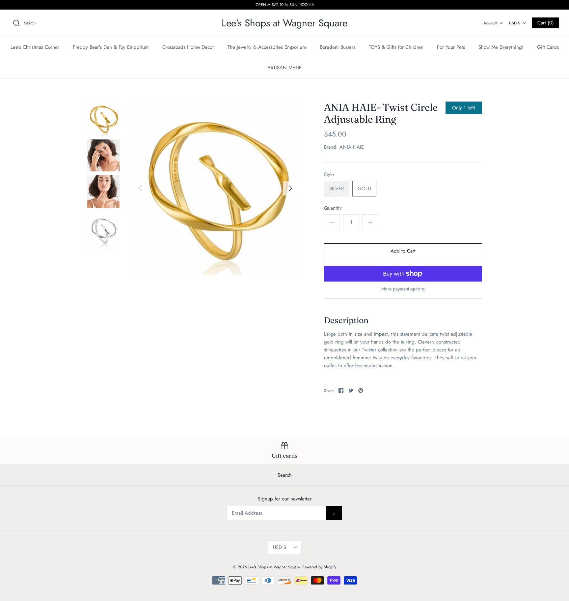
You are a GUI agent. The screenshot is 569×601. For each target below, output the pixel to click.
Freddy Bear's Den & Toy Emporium (111, 47)
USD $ (514, 23)
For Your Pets (451, 47)
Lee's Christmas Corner (35, 47)
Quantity (333, 208)
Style (329, 174)
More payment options (403, 289)
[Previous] (140, 188)
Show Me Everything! (501, 47)
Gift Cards (548, 47)
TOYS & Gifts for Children (396, 47)
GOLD (364, 188)
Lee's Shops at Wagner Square (274, 567)
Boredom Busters (337, 47)
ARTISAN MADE (284, 67)
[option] (215, 188)
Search (285, 475)
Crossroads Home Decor (188, 47)
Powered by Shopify (319, 567)
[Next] (290, 188)
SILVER (336, 188)
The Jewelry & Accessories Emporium (267, 47)
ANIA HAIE (351, 147)
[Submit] (334, 513)
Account (490, 23)
